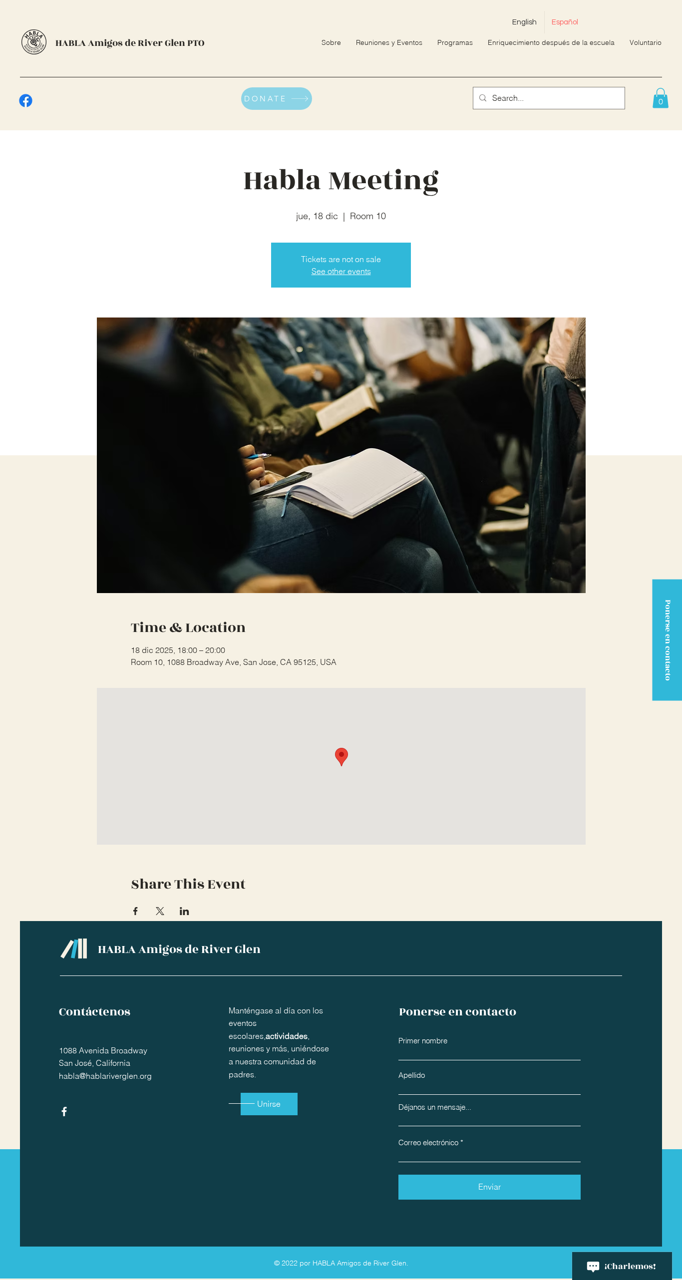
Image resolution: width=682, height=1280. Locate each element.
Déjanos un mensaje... (434, 1107)
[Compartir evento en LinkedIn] (184, 911)
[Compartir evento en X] (160, 911)
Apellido (411, 1075)
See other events (341, 271)
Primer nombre (422, 1040)
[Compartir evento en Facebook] (135, 911)
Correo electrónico (428, 1142)
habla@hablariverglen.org (105, 1076)
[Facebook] (25, 100)
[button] (660, 98)
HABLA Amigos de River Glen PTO (129, 43)
